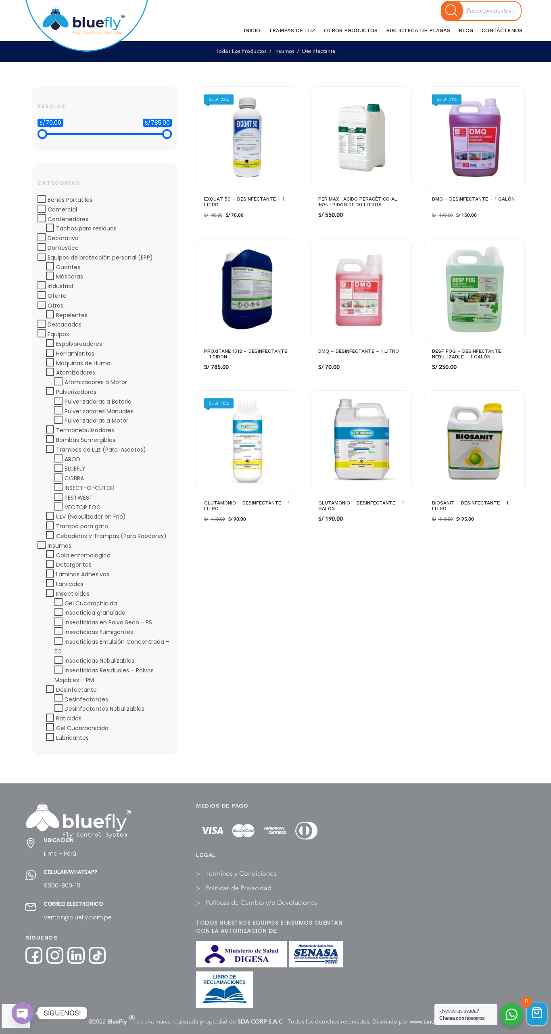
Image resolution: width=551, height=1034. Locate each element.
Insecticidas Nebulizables (99, 661)
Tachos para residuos (86, 228)
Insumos (59, 546)
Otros (55, 305)
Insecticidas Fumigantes (99, 632)
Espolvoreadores (79, 344)
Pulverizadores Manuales (99, 411)
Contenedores (68, 219)
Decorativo (63, 238)
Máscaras (69, 276)
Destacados (64, 324)
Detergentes (74, 565)
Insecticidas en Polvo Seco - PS (108, 622)
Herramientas (75, 354)
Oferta (57, 296)
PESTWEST (79, 498)
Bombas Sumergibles (85, 440)
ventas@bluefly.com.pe (78, 917)
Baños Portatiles (70, 200)
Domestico (63, 248)
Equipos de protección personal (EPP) (100, 257)
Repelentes (72, 315)
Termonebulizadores (85, 430)
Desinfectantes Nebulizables (104, 709)
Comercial (62, 209)
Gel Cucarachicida (91, 603)
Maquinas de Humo (83, 363)
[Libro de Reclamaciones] (224, 989)
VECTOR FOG (83, 507)
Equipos (58, 334)
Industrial (60, 286)
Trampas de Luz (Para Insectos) (101, 450)
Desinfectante (76, 690)
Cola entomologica (83, 555)
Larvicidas (69, 584)
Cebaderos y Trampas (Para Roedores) (111, 536)
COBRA (74, 478)
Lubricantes (72, 738)
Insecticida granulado (95, 613)
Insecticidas (73, 594)
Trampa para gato (82, 526)
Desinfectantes (86, 699)
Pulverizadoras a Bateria (98, 402)
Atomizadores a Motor (96, 382)
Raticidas (68, 718)
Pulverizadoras (76, 392)
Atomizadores (75, 372)
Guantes (68, 267)
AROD (72, 459)
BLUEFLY (75, 469)
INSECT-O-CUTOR (90, 488)
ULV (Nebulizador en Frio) (91, 517)
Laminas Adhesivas (82, 574)
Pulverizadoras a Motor (96, 421)
